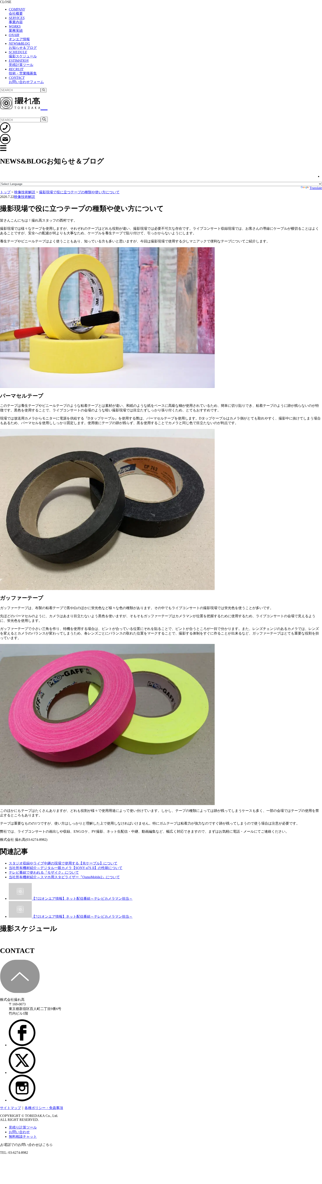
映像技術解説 (24, 197)
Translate (316, 188)
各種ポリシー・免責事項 (44, 1108)
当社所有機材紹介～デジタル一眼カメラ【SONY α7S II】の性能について (65, 868)
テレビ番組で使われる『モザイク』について (44, 872)
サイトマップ (10, 1108)
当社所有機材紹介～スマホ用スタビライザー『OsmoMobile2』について (64, 877)
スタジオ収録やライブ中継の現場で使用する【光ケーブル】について (63, 863)
